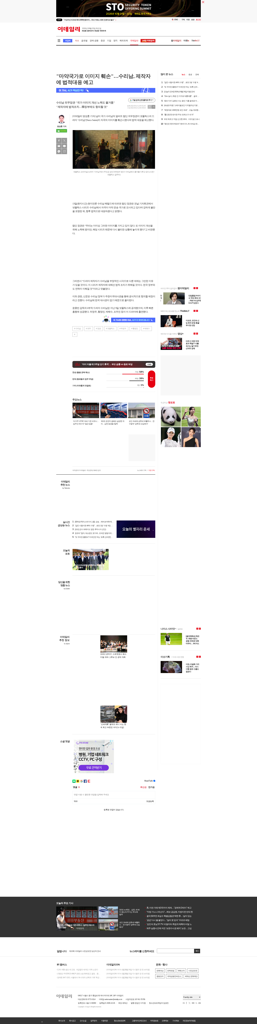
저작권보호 (154, 1021)
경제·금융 (94, 40)
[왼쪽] (104, 550)
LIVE (59, 20)
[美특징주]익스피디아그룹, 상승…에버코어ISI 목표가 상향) (96, 522)
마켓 (186, 40)
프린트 (64, 146)
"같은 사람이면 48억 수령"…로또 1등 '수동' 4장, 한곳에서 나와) (97, 526)
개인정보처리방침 (189, 1021)
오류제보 (165, 1021)
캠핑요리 (159, 976)
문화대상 (159, 971)
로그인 (198, 20)
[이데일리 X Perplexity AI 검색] (105, 90)
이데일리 (82, 29)
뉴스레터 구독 (141, 470)
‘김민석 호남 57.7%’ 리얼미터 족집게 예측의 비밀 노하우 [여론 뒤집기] (176, 924)
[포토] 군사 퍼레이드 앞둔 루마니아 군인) (89, 529)
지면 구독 (151, 470)
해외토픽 (124, 40)
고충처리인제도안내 (139, 1021)
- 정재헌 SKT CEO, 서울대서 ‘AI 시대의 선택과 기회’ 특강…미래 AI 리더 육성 (79, 977)
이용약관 (104, 1021)
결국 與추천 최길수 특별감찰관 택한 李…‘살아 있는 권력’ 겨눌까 (174, 916)
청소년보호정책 (119, 1021)
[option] (107, 19)
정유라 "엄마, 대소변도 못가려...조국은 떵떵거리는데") (94, 533)
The (195, 40)
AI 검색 (67, 41)
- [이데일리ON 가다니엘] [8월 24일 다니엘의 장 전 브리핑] (128, 970)
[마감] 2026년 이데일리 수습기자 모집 (83, 951)
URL (64, 151)
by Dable (67, 589)
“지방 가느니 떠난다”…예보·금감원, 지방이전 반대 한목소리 (172, 912)
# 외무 (88, 328)
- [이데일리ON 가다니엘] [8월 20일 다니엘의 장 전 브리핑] (128, 977)
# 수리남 (77, 328)
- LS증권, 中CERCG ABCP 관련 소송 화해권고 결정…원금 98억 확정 (79, 974)
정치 (115, 40)
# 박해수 (146, 328)
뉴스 (183, 74)
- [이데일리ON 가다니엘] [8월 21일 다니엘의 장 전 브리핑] (128, 974)
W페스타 (181, 971)
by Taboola (66, 488)
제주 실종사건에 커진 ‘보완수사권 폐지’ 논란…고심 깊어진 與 (172, 928)
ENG (176, 20)
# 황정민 (134, 328)
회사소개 (61, 1021)
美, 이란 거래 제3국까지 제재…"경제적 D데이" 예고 (168, 908)
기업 (109, 40)
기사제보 (175, 1021)
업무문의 (93, 1021)
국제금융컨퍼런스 (174, 976)
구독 (183, 20)
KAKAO (59, 151)
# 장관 (98, 328)
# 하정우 (123, 328)
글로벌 (84, 40)
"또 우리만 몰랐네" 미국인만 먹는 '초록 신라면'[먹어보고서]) (96, 537)
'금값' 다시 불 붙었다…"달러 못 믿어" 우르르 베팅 (167, 920)
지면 (188, 20)
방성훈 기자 (61, 126)
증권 (103, 40)
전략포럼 (170, 971)
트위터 (64, 140)
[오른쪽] (107, 550)
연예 (197, 74)
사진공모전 (192, 971)
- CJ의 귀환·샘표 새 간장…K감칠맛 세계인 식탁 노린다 (77, 970)
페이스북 (59, 140)
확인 (197, 951)
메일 (59, 146)
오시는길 (83, 1021)
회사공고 (72, 1021)
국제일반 (134, 40)
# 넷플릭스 (110, 328)
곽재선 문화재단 (191, 976)
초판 (192, 20)
